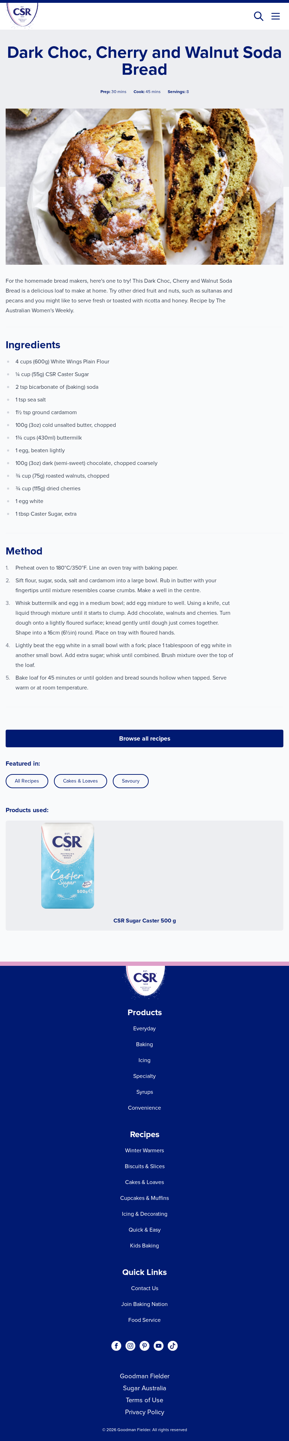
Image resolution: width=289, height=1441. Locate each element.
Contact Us (144, 1288)
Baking (144, 1044)
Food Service (144, 1320)
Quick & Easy (145, 1230)
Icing (144, 1060)
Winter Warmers (144, 1150)
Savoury (131, 781)
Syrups (144, 1092)
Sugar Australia (144, 1388)
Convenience (144, 1108)
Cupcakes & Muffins (144, 1198)
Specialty (144, 1076)
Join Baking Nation (144, 1304)
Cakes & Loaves (80, 781)
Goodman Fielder (145, 1376)
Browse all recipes (144, 738)
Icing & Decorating (144, 1214)
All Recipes (27, 781)
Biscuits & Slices (145, 1166)
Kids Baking (144, 1245)
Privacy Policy (144, 1412)
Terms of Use (144, 1400)
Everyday (144, 1028)
